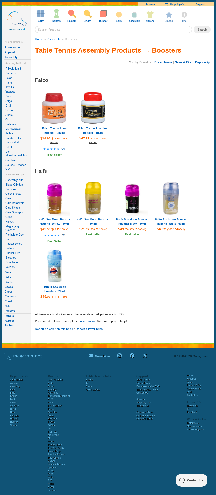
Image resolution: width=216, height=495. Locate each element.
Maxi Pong (53, 435)
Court (8, 301)
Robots (9, 315)
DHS (8, 105)
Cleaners (10, 296)
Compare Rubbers (145, 415)
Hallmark (10, 124)
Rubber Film (12, 253)
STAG (51, 470)
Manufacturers (194, 426)
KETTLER (53, 431)
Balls (8, 277)
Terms (190, 382)
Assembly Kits (14, 180)
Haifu (8, 82)
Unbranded (12, 142)
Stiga (8, 101)
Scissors (10, 257)
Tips (88, 383)
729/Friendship (55, 379)
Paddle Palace (14, 138)
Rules (89, 386)
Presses (10, 239)
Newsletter (192, 405)
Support (200, 4)
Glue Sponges (14, 212)
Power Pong (54, 451)
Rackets (10, 311)
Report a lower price (89, 328)
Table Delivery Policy (147, 389)
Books (9, 287)
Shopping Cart (177, 4)
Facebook (192, 412)
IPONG (51, 422)
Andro (9, 114)
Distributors (193, 423)
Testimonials (142, 405)
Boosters (10, 189)
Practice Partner (56, 454)
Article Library (93, 389)
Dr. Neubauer (13, 128)
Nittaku (9, 147)
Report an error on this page (54, 328)
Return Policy (143, 383)
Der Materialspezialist (16, 153)
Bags (8, 272)
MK (49, 438)
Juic (50, 428)
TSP (50, 480)
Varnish (10, 266)
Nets (7, 306)
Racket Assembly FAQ (148, 386)
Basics (89, 379)
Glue (8, 198)
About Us (191, 379)
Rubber (9, 320)
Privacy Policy (194, 385)
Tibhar (9, 133)
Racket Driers (13, 243)
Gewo (8, 119)
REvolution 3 (13, 68)
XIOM (9, 169)
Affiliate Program (195, 429)
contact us (88, 321)
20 (63, 148)
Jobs (189, 391)
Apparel (10, 52)
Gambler (10, 160)
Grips (8, 217)
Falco (8, 78)
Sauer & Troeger (15, 164)
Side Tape (11, 262)
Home (39, 39)
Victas (9, 110)
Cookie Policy (194, 388)
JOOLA (10, 87)
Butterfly (10, 73)
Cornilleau (53, 392)
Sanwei (51, 461)
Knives (9, 221)
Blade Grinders (14, 184)
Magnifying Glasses (12, 228)
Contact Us (142, 392)
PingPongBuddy (56, 448)
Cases (8, 291)
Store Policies (143, 379)
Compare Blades (145, 412)
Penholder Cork (14, 234)
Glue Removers (14, 203)
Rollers (9, 248)
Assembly (11, 57)
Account (151, 4)
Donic (8, 96)
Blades (9, 282)
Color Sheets (13, 193)
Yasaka (10, 91)
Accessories (12, 47)
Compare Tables (144, 418)
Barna (51, 386)
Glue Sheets (13, 207)
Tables (9, 325)
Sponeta (52, 467)
